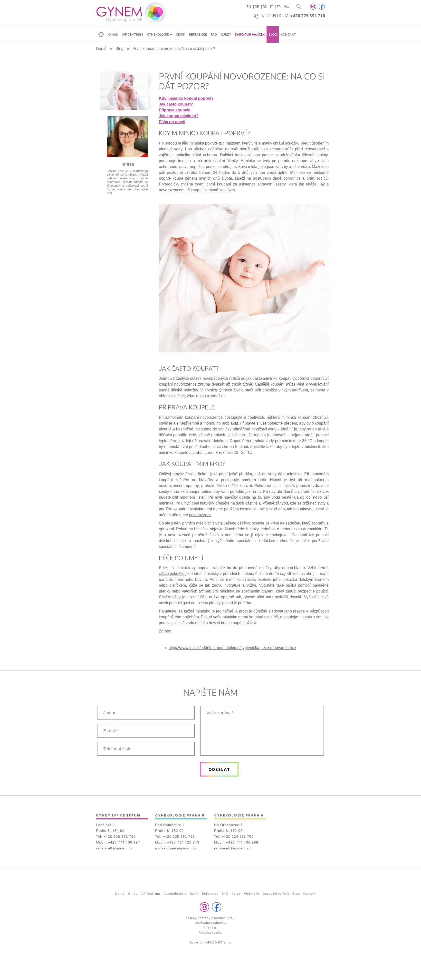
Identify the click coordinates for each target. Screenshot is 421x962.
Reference (198, 34)
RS (265, 6)
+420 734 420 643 (183, 842)
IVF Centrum (132, 34)
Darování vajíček (250, 34)
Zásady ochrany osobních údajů (210, 918)
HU (286, 6)
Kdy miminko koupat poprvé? (186, 98)
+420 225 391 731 (179, 836)
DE (257, 6)
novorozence (200, 515)
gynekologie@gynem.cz (176, 848)
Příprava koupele (174, 110)
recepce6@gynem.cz (232, 848)
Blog (272, 34)
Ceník (180, 34)
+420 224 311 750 (238, 836)
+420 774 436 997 (124, 842)
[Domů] (130, 13)
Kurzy (226, 34)
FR (279, 6)
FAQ (214, 34)
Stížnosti (211, 927)
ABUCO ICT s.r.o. (219, 942)
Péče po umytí (172, 122)
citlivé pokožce (171, 574)
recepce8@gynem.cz (114, 848)
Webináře (251, 893)
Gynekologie (158, 34)
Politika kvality (210, 932)
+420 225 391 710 (307, 15)
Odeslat (219, 769)
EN (249, 6)
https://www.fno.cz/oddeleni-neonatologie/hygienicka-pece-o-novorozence (232, 648)
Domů (101, 34)
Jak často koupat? (176, 104)
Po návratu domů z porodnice (289, 491)
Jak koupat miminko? (179, 116)
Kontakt (288, 34)
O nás (113, 34)
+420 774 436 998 (242, 842)
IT (271, 6)
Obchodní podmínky (210, 922)
